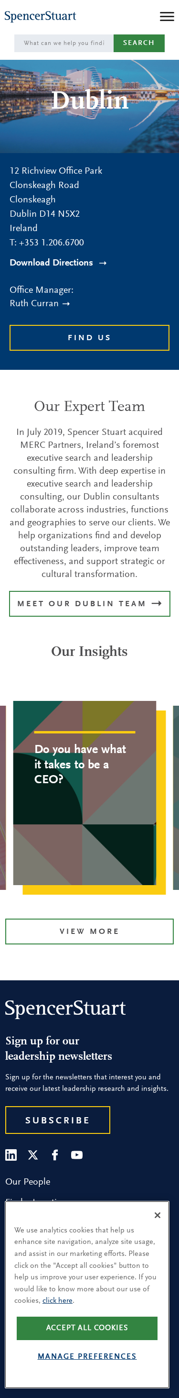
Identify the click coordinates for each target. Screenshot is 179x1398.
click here (57, 1301)
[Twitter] (33, 1155)
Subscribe (58, 1121)
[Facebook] (55, 1155)
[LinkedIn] (11, 1155)
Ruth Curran (34, 304)
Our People (27, 1182)
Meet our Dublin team (84, 604)
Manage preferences (87, 1357)
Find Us (90, 338)
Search (139, 43)
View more (90, 932)
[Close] (157, 1215)
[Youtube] (77, 1155)
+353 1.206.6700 (51, 243)
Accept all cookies (87, 1328)
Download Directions (52, 263)
